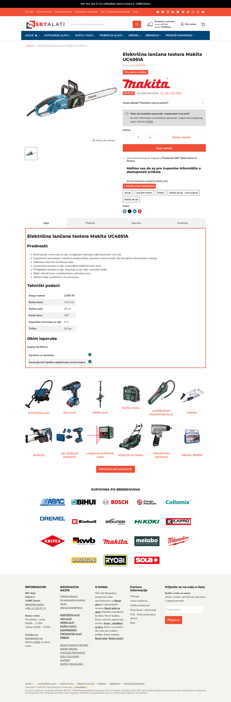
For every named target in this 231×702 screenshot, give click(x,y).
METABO (83, 645)
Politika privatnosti (63, 12)
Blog (135, 12)
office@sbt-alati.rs (34, 604)
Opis (46, 223)
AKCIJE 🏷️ (31, 35)
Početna (29, 45)
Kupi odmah (164, 148)
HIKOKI (64, 649)
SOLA (63, 656)
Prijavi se (174, 620)
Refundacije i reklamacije (86, 12)
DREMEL (134, 35)
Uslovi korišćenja (44, 12)
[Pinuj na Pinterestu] (140, 211)
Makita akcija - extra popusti (183, 192)
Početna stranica (69, 596)
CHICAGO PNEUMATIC (72, 652)
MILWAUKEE (76, 664)
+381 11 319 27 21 (35, 608)
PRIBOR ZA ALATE (111, 35)
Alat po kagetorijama (71, 607)
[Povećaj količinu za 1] (150, 137)
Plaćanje (90, 223)
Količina (127, 130)
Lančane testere (144, 192)
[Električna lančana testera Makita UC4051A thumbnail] (31, 153)
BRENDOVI (153, 35)
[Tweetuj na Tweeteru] (130, 211)
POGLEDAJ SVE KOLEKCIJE (115, 469)
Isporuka (136, 223)
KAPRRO (65, 660)
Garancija (182, 223)
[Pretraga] (137, 24)
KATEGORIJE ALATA (56, 35)
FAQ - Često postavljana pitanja (115, 12)
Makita (160, 192)
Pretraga (29, 12)
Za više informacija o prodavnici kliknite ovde (147, 181)
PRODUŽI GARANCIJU (179, 35)
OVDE (149, 121)
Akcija (127, 192)
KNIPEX (64, 664)
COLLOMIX (73, 656)
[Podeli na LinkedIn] (135, 211)
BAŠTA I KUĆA (84, 35)
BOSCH (64, 645)
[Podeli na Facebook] (124, 211)
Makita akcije (131, 199)
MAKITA (140, 65)
